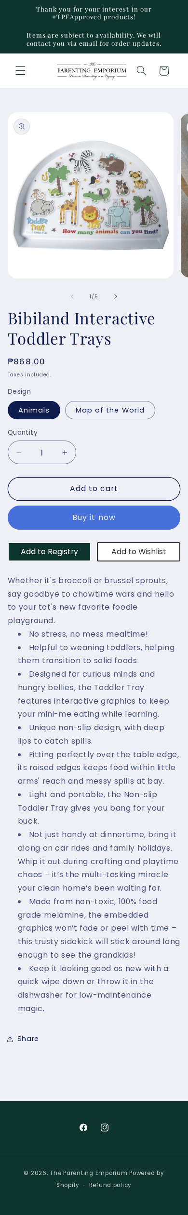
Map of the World (110, 410)
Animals (34, 410)
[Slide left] (72, 296)
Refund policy (110, 1185)
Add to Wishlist (138, 551)
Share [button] (28, 1038)
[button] (20, 71)
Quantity (23, 432)
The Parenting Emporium (88, 1173)
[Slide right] (115, 296)
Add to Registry (49, 551)
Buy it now (94, 517)
